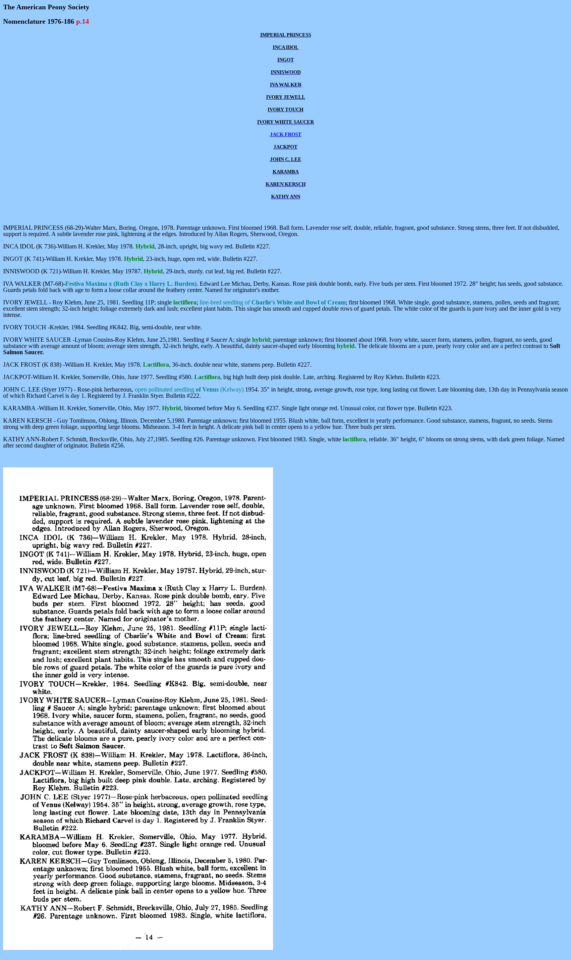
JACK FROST (285, 134)
